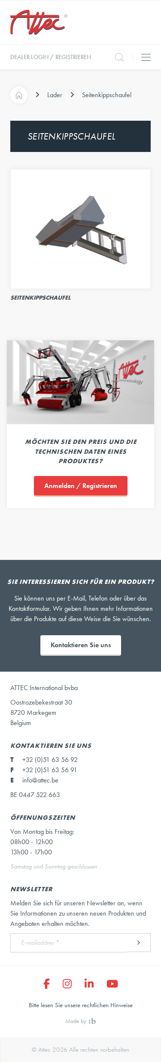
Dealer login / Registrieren (50, 57)
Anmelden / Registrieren (80, 485)
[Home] (18, 95)
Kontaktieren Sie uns (81, 644)
